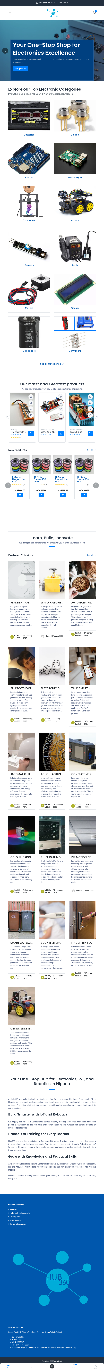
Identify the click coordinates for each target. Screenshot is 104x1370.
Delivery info (15, 1217)
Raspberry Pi (75, 177)
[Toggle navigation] (10, 13)
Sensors (29, 265)
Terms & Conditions (18, 1224)
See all (90, 450)
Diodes (75, 134)
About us (13, 1209)
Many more (74, 350)
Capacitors (29, 350)
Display (75, 308)
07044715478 (62, 3)
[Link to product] (29, 115)
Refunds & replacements (20, 1213)
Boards (29, 177)
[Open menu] (52, 1366)
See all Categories (50, 363)
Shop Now (20, 68)
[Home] (8, 1366)
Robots (75, 220)
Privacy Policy (15, 1220)
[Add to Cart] (31, 433)
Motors (29, 308)
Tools (75, 265)
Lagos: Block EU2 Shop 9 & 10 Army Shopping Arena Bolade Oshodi (35, 1332)
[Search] (30, 1366)
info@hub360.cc (18, 1337)
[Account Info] (95, 1365)
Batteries (29, 134)
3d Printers (29, 220)
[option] (52, 485)
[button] (20, 495)
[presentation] (8, 417)
